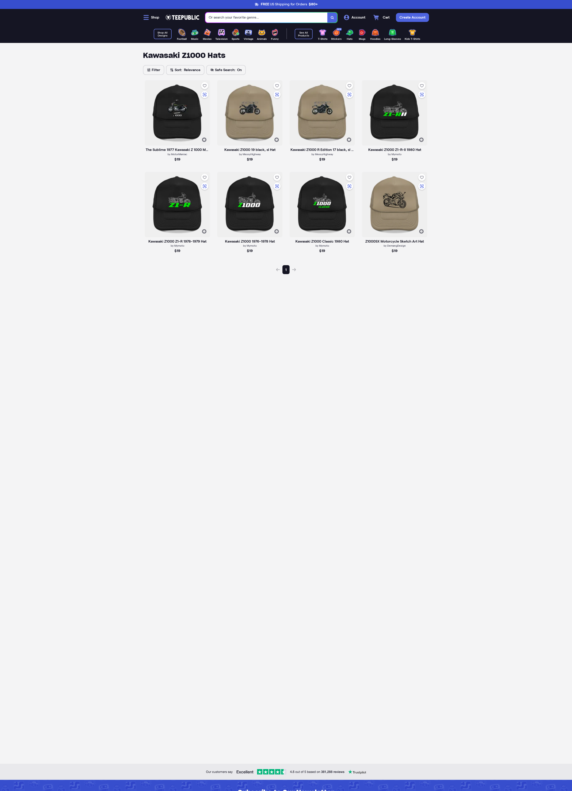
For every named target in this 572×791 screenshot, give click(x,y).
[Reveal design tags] (204, 139)
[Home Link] (182, 17)
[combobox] (266, 18)
